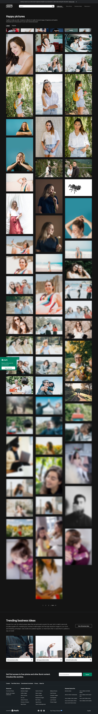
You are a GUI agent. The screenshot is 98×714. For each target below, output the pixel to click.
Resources (87, 6)
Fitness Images (53, 702)
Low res (28, 73)
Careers (8, 683)
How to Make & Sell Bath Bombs (85, 691)
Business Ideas (68, 691)
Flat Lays (22, 697)
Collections (59, 6)
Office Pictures (24, 695)
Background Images (40, 697)
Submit (87, 674)
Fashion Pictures (39, 691)
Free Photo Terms (15, 683)
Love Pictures (53, 699)
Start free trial (8, 368)
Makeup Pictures (53, 691)
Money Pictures (39, 695)
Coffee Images (24, 693)
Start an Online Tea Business (71, 694)
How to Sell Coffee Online (85, 698)
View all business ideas (83, 626)
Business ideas (78, 6)
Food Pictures (53, 693)
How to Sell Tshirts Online (70, 703)
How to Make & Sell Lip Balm (71, 698)
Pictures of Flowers (25, 702)
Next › (53, 605)
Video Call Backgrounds (41, 704)
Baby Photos (23, 704)
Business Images (24, 691)
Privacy (36, 683)
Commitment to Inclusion (27, 683)
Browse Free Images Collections (10, 693)
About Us (41, 683)
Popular (14, 25)
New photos (69, 6)
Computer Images (54, 695)
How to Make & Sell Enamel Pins (85, 695)
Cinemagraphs (53, 697)
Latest (8, 25)
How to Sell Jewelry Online (70, 700)
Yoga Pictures (38, 702)
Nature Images (39, 693)
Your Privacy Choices (55, 710)
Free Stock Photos (10, 691)
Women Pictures (24, 699)
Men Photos (38, 699)
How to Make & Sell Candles (86, 700)
